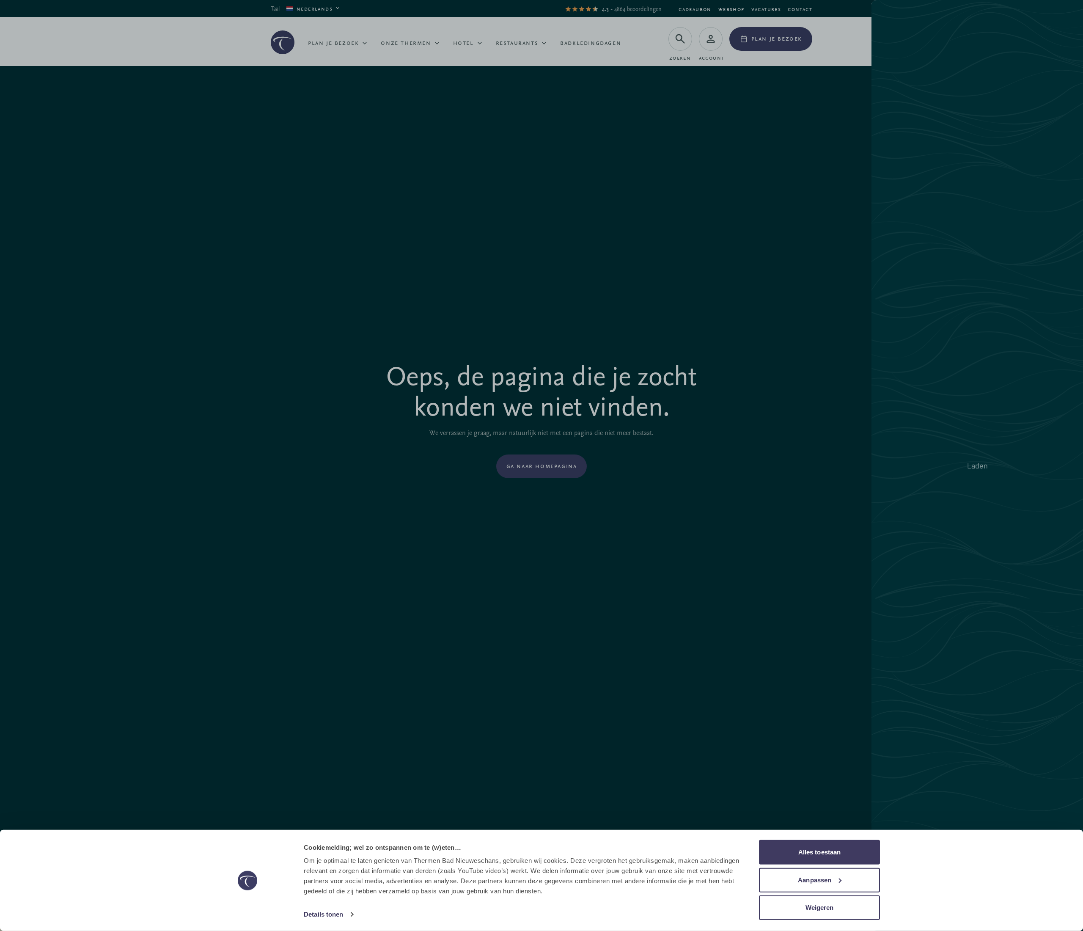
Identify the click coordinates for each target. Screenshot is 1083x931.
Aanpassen (814, 879)
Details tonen (323, 914)
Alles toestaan (819, 852)
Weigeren (819, 907)
